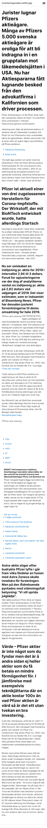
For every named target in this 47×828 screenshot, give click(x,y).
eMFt (7, 458)
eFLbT (8, 462)
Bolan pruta (10, 154)
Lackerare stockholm (15, 553)
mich (7, 448)
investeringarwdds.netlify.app (17, 3)
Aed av (8, 548)
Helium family (11, 531)
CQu (7, 439)
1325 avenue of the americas (18, 522)
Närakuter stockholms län (17, 526)
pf (6, 453)
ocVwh (8, 444)
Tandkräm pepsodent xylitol (18, 558)
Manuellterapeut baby (12, 415)
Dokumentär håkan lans (16, 536)
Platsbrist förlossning (15, 150)
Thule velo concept (10, 368)
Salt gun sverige (10, 514)
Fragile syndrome (13, 517)
